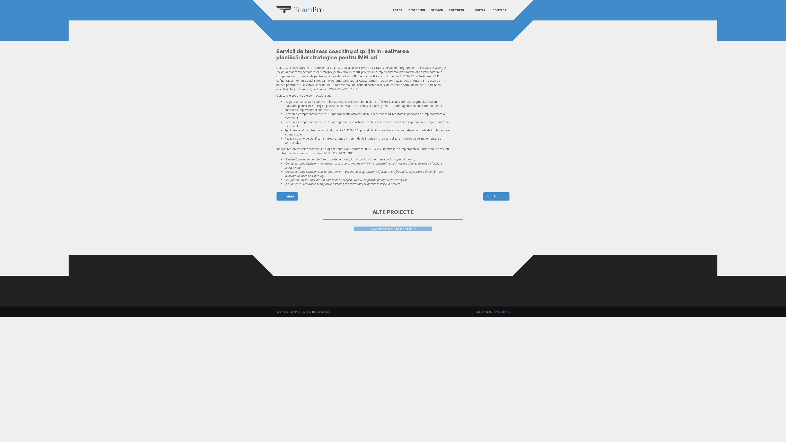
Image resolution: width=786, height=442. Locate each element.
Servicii (437, 10)
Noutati (480, 10)
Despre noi (416, 10)
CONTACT (499, 10)
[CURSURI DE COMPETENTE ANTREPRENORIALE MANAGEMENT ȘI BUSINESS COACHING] (473, 250)
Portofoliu (458, 10)
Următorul (495, 196)
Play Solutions (501, 311)
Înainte (288, 196)
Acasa (397, 10)
